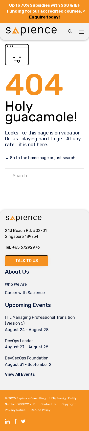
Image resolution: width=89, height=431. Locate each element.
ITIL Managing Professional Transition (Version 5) (40, 320)
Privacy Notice (15, 410)
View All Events (20, 374)
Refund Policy (40, 410)
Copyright (69, 404)
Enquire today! (44, 17)
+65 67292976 (26, 247)
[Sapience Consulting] (31, 31)
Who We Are (16, 284)
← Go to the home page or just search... (41, 157)
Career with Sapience (25, 292)
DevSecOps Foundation (26, 358)
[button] (26, 260)
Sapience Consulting (31, 398)
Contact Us (48, 404)
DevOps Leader (19, 340)
